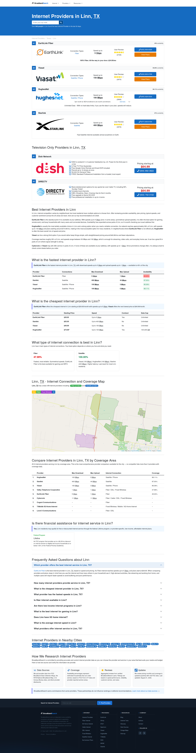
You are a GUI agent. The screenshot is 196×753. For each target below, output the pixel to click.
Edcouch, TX (36, 646)
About (140, 717)
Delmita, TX (146, 644)
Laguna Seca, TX (131, 646)
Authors (141, 720)
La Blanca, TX (116, 644)
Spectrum (103, 727)
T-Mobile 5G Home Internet (47, 506)
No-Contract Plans (87, 740)
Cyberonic (41, 498)
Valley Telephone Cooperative (48, 490)
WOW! (102, 743)
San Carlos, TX (105, 644)
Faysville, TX (36, 644)
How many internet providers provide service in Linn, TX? (62, 582)
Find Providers (105, 703)
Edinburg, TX (81, 644)
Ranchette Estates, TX (127, 644)
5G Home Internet (87, 724)
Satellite (74, 78)
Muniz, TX (44, 646)
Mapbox (159, 450)
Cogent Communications (46, 502)
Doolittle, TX (53, 644)
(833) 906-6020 (146, 49)
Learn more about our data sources (144, 691)
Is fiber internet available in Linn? (50, 599)
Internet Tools (124, 720)
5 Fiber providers (76, 386)
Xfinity (102, 720)
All (53, 392)
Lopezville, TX (65, 646)
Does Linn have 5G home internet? (51, 617)
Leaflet (122, 450)
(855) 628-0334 (146, 96)
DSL (34, 392)
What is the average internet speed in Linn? (55, 622)
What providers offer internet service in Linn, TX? (58, 628)
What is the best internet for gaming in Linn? (56, 611)
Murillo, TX (155, 644)
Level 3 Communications (46, 510)
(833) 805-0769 (146, 74)
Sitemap (122, 733)
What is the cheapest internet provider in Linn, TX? (59, 588)
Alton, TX (73, 646)
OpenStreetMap (135, 450)
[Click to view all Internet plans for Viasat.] (50, 76)
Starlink (36, 280)
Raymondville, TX (91, 646)
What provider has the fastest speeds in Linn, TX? (58, 594)
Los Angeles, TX (54, 646)
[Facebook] (140, 733)
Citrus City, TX (112, 646)
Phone (80, 78)
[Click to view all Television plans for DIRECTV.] (50, 192)
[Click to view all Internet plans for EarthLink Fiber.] (50, 52)
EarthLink (103, 717)
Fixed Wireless (46, 392)
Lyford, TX (121, 646)
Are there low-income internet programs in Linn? (58, 605)
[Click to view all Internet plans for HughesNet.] (50, 96)
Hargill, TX (45, 644)
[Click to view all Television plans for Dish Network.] (50, 168)
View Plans (145, 54)
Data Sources (124, 727)
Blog (121, 717)
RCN (101, 740)
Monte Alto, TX (71, 644)
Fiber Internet (86, 720)
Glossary (123, 724)
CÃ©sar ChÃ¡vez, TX (93, 644)
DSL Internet (86, 730)
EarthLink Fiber (39, 276)
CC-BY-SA (148, 450)
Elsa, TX (138, 644)
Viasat (35, 284)
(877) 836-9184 (146, 121)
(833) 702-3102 (146, 194)
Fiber (77, 53)
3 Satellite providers (91, 386)
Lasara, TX (62, 644)
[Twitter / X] (144, 733)
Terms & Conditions (51, 734)
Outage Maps (124, 730)
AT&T (102, 724)
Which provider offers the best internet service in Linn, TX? (63, 564)
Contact (141, 724)
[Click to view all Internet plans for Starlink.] (50, 124)
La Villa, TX (81, 646)
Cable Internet (86, 727)
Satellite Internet (87, 737)
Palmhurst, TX (142, 646)
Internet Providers (87, 717)
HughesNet (37, 288)
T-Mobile (102, 737)
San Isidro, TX (102, 646)
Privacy (43, 734)
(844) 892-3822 (146, 170)
